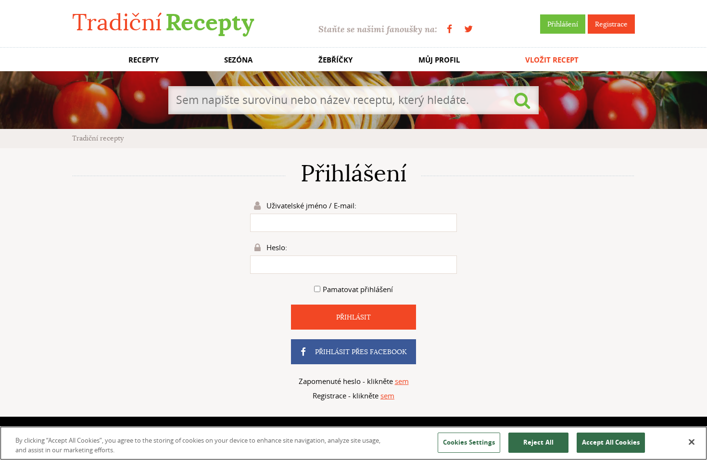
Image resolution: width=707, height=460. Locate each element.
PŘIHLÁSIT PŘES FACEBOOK (359, 351)
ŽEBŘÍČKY (335, 60)
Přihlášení (562, 24)
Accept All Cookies (611, 442)
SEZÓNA (238, 60)
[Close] (691, 442)
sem (402, 381)
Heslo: (276, 247)
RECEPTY (143, 60)
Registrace (611, 24)
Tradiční (163, 22)
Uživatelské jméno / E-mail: (310, 205)
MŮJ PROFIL (439, 60)
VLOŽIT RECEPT (552, 60)
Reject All (538, 442)
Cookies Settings (469, 442)
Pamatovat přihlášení (358, 289)
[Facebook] (449, 29)
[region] (353, 443)
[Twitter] (468, 29)
